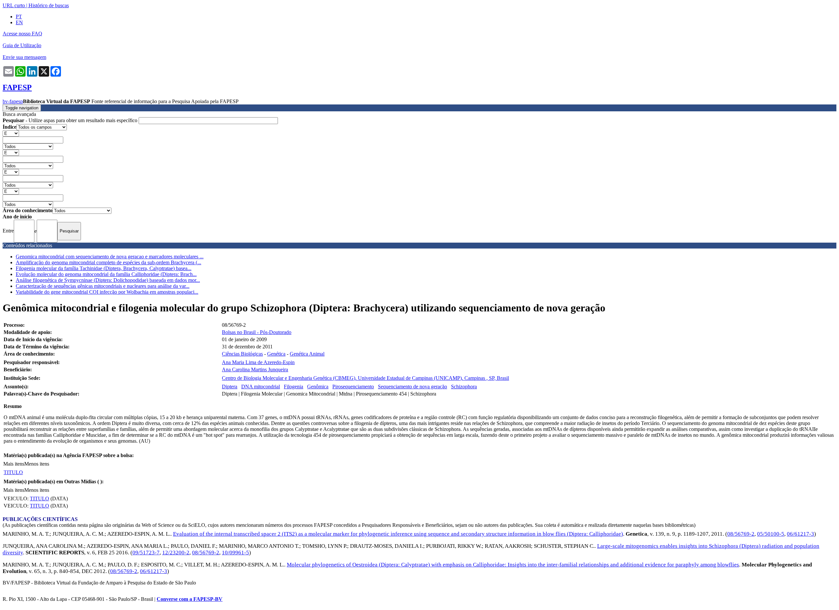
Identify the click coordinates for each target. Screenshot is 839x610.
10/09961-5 (235, 552)
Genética (276, 354)
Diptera (229, 386)
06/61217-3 (800, 534)
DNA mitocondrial (260, 386)
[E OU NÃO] (11, 133)
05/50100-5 (770, 534)
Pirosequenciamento (353, 386)
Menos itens (36, 464)
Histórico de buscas (49, 5)
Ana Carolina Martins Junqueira (255, 369)
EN (19, 22)
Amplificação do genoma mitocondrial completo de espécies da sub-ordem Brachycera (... (108, 262)
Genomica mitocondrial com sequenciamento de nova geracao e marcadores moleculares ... (110, 256)
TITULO (13, 472)
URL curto (14, 5)
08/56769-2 (740, 534)
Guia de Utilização (22, 45)
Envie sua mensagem (24, 57)
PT (19, 16)
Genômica (317, 386)
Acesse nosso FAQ (22, 33)
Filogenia (293, 386)
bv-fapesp (13, 101)
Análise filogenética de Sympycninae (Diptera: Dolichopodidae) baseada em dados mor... (108, 280)
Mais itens (13, 464)
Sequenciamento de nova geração (412, 386)
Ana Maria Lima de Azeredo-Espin (258, 362)
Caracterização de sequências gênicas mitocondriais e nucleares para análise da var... (102, 286)
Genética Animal (307, 354)
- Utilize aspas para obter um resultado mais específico (71, 120)
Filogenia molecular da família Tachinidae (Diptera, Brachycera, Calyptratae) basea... (103, 268)
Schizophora (464, 386)
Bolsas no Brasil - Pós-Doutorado (256, 332)
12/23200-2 (175, 552)
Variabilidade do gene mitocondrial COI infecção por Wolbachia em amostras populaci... (107, 292)
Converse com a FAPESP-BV (190, 599)
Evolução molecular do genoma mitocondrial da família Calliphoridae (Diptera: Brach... (106, 274)
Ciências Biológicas (242, 354)
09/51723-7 (146, 552)
